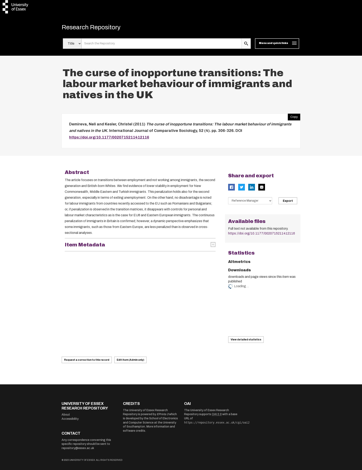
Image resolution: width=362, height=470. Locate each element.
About (66, 414)
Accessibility (70, 418)
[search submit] (246, 43)
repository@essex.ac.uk (78, 448)
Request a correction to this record (86, 359)
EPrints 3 (162, 414)
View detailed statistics (246, 339)
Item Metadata (85, 244)
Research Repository (91, 27)
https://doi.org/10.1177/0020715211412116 (109, 137)
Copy (293, 115)
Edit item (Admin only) (130, 359)
